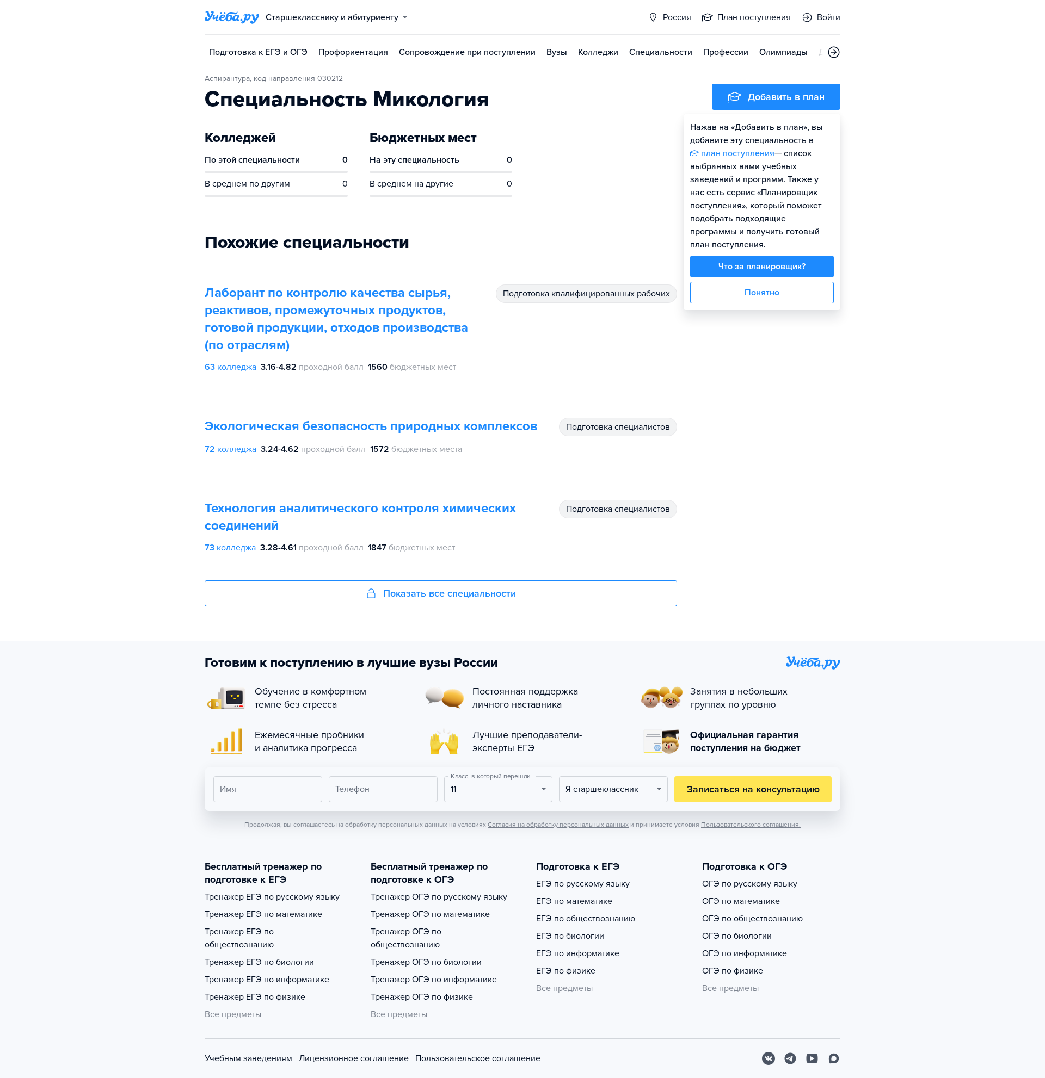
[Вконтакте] (768, 1058)
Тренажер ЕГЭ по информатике (267, 979)
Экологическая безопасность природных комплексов (371, 426)
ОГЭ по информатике (744, 953)
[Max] (833, 1058)
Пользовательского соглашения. (751, 824)
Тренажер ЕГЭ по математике (263, 914)
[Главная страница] (232, 17)
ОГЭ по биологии (737, 936)
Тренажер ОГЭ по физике (422, 997)
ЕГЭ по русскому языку (583, 883)
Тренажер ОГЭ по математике (430, 914)
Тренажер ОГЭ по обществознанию (406, 938)
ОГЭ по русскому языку (749, 883)
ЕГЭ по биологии (570, 936)
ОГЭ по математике (741, 901)
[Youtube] (812, 1058)
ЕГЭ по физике (565, 970)
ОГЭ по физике (732, 970)
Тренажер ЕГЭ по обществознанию (239, 938)
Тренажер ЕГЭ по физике (255, 997)
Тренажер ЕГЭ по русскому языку (272, 896)
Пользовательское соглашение (477, 1058)
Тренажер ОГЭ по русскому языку (439, 896)
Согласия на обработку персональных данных (558, 824)
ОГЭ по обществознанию (752, 918)
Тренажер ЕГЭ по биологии (259, 962)
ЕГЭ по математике (574, 901)
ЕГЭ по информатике (577, 953)
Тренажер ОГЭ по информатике (434, 979)
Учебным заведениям (248, 1058)
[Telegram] (790, 1058)
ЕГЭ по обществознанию (585, 918)
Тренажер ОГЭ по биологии (426, 962)
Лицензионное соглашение (354, 1058)
